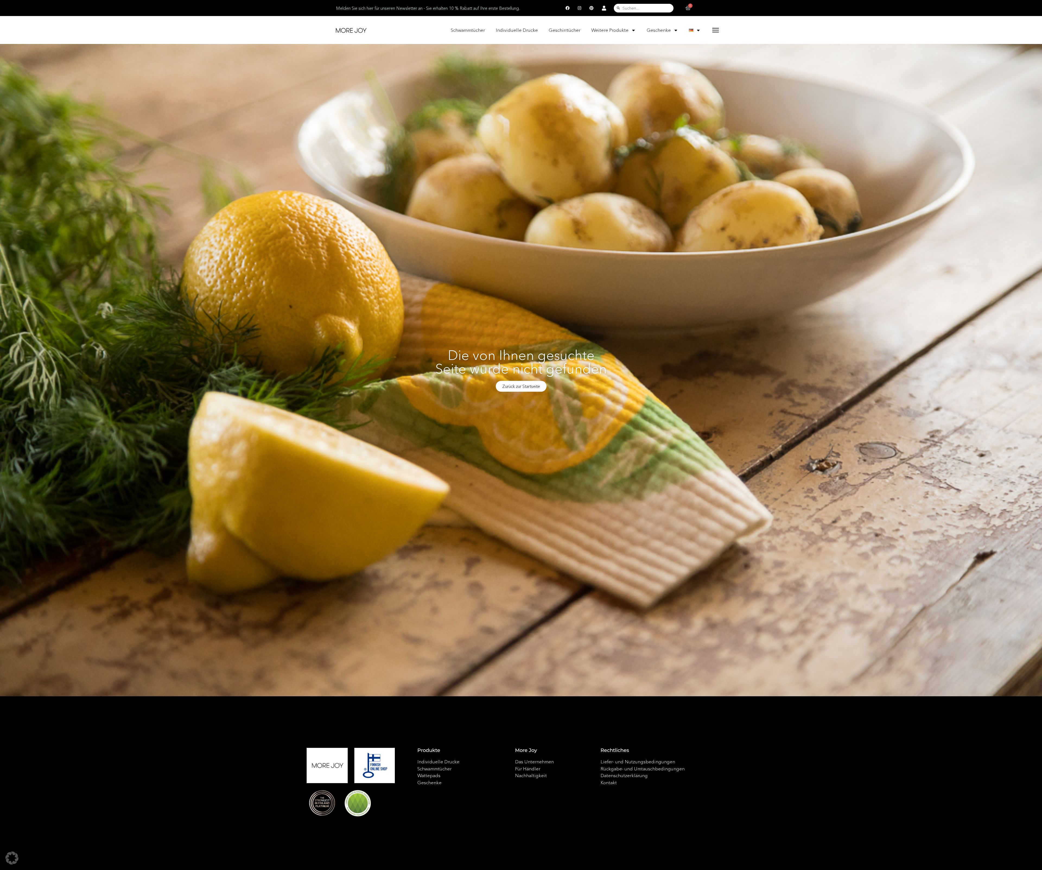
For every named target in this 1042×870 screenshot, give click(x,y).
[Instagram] (579, 8)
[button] (12, 858)
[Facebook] (567, 8)
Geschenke (659, 30)
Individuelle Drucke (517, 30)
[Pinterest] (591, 8)
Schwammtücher (468, 30)
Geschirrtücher (564, 30)
